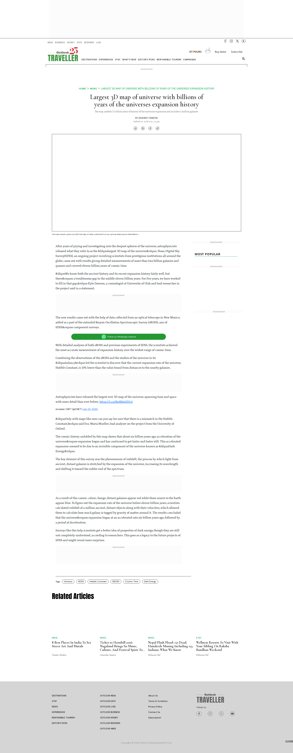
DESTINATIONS (59, 676)
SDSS (81, 581)
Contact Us (154, 692)
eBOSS (115, 581)
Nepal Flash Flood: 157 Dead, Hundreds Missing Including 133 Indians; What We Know (170, 626)
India (55, 611)
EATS (79, 42)
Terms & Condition (158, 681)
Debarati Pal (154, 635)
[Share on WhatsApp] (135, 128)
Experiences (106, 59)
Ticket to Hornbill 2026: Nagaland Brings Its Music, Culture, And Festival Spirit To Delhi (121, 628)
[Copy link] (157, 128)
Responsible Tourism (169, 59)
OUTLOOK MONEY (109, 698)
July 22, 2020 (90, 409)
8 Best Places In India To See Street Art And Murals (71, 618)
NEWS (55, 687)
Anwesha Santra (108, 635)
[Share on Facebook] (150, 128)
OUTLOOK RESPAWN (110, 703)
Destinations (89, 59)
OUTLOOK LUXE (108, 687)
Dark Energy (150, 581)
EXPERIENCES (58, 692)
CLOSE (289, 741)
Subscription (154, 698)
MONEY (71, 42)
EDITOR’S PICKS (59, 703)
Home (82, 88)
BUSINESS (60, 42)
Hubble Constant (98, 581)
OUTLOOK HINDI (108, 709)
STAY (54, 681)
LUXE (98, 42)
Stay (117, 59)
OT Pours (195, 51)
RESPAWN (89, 42)
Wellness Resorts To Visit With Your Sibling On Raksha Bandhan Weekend (217, 623)
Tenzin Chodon (59, 635)
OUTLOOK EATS (108, 681)
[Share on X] (143, 128)
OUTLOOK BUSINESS (110, 692)
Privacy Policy (155, 687)
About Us (153, 676)
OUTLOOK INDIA (108, 676)
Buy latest (220, 51)
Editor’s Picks (146, 59)
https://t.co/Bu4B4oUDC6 (116, 401)
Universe (68, 581)
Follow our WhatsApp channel (121, 337)
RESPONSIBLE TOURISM (63, 698)
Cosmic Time (131, 581)
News (93, 88)
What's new (129, 59)
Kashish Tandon (148, 118)
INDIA (50, 42)
